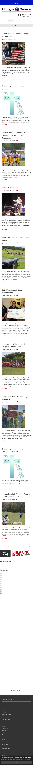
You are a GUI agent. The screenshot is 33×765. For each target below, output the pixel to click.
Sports (3, 726)
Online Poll (4, 755)
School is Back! (8, 188)
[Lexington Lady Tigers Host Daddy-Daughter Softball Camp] (13, 363)
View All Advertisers (16, 690)
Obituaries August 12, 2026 (13, 86)
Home (3, 703)
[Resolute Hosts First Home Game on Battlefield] (13, 257)
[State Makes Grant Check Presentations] (13, 309)
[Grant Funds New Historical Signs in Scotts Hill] (13, 416)
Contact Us (8, 2)
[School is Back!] (13, 204)
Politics (3, 732)
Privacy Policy (27, 759)
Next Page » (28, 546)
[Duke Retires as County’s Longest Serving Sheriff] (13, 53)
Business (4, 737)
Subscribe (20, 2)
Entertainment (5, 728)
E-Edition (14, 2)
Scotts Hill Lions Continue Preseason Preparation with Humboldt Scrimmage (16, 135)
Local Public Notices (6, 714)
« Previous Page (6, 546)
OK (16, 762)
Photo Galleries (5, 753)
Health (3, 739)
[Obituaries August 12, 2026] (13, 103)
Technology (4, 730)
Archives (25, 2)
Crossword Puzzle (6, 748)
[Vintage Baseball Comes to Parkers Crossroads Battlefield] (13, 513)
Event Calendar (5, 750)
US (2, 724)
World (3, 734)
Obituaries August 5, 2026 (12, 449)
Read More (4, 77)
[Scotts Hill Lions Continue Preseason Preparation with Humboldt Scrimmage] (13, 154)
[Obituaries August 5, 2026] (13, 466)
